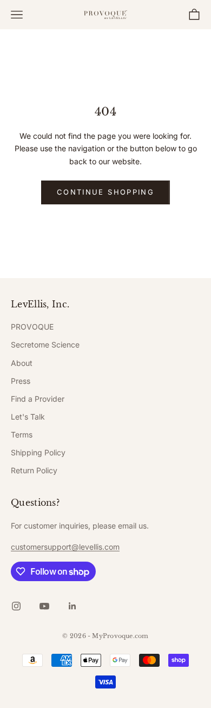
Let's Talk (28, 416)
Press (20, 380)
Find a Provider (37, 398)
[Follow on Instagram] (16, 606)
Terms (21, 434)
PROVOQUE (32, 326)
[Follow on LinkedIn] (72, 606)
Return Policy (34, 470)
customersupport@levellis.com (65, 546)
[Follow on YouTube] (44, 606)
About (21, 363)
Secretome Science (45, 344)
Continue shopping (105, 192)
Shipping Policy (38, 452)
